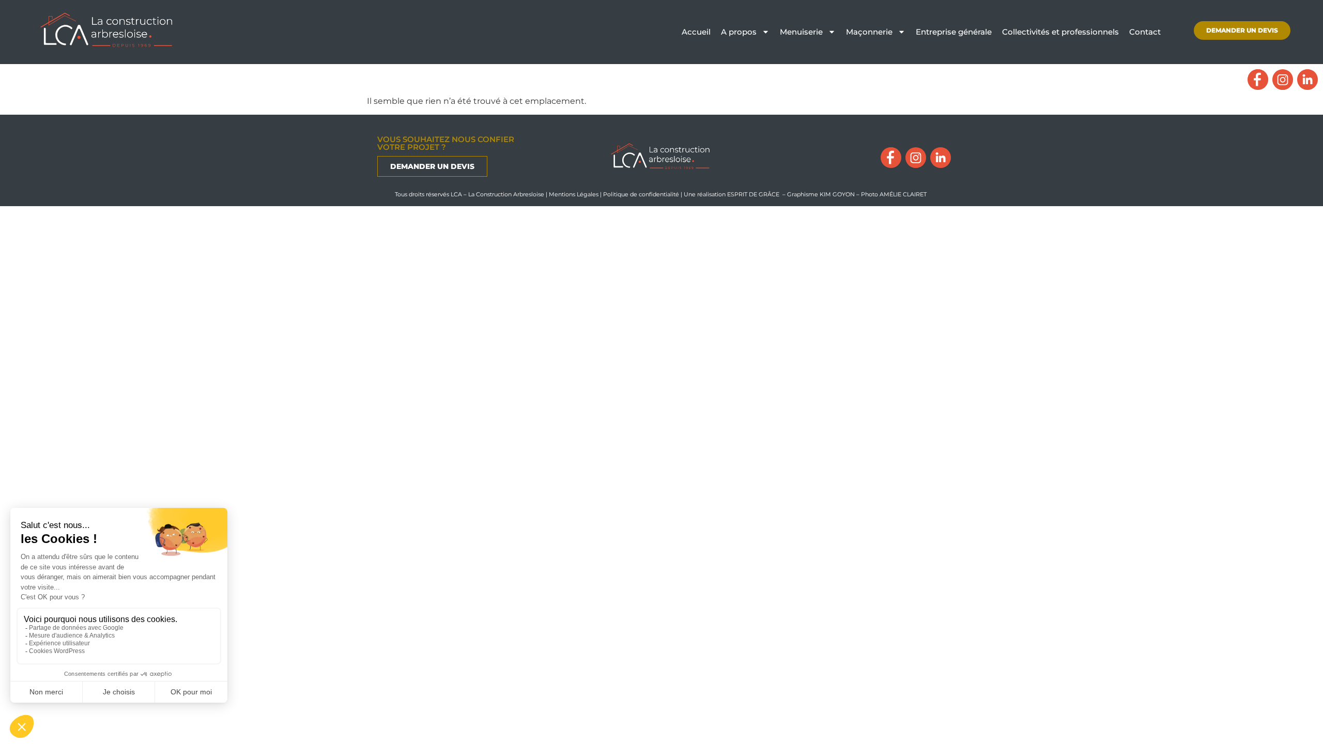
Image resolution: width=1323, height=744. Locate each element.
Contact (1145, 32)
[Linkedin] (1307, 79)
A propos (739, 32)
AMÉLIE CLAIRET (904, 194)
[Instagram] (1282, 79)
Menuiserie (801, 32)
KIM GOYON (838, 194)
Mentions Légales (573, 194)
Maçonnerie (869, 32)
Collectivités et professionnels (1060, 32)
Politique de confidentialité (641, 194)
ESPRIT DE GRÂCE (753, 194)
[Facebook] (1258, 79)
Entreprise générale (954, 32)
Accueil (696, 32)
